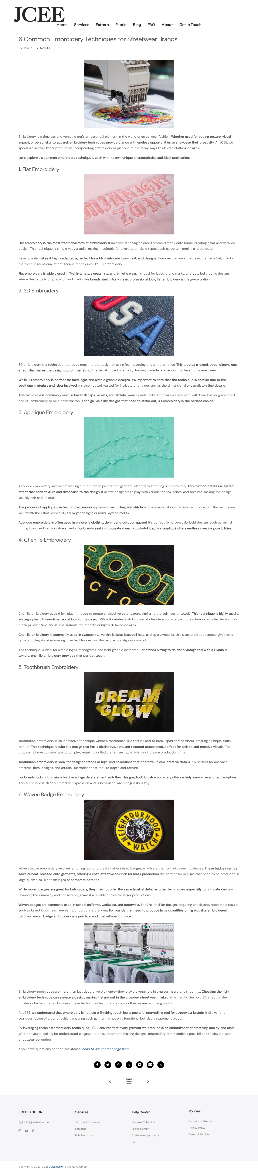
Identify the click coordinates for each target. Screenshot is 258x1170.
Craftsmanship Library (145, 1135)
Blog (137, 24)
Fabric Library (140, 1128)
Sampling (80, 1128)
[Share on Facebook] (97, 1064)
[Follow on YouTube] (26, 1130)
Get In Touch (190, 24)
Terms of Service (198, 1134)
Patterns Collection (143, 1122)
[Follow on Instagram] (20, 1130)
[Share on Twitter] (107, 1064)
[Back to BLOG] (129, 1082)
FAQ (151, 24)
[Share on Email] (150, 1064)
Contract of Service (200, 1121)
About (167, 24)
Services (81, 24)
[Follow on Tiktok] (33, 1130)
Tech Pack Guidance (87, 1122)
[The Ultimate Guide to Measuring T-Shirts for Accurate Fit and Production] (147, 1082)
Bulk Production (84, 1135)
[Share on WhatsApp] (160, 1064)
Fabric (120, 24)
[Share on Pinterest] (118, 1064)
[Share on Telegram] (139, 1064)
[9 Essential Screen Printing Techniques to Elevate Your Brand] (110, 1082)
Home (62, 24)
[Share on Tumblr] (129, 1064)
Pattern (102, 24)
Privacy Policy (196, 1128)
